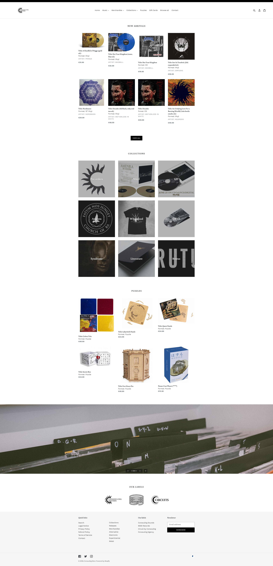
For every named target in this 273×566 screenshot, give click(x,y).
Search (81, 523)
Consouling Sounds (146, 523)
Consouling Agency (146, 532)
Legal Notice (83, 526)
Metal (111, 541)
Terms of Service (85, 535)
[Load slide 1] (132, 471)
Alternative (113, 532)
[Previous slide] (128, 470)
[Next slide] (140, 470)
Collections (113, 523)
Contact (81, 538)
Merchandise (114, 529)
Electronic (113, 535)
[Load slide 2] (134, 471)
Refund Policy (84, 532)
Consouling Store (90, 561)
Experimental (114, 538)
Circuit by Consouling (147, 529)
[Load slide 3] (136, 471)
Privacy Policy (84, 529)
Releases (112, 526)
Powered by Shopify (103, 561)
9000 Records (144, 526)
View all (136, 138)
